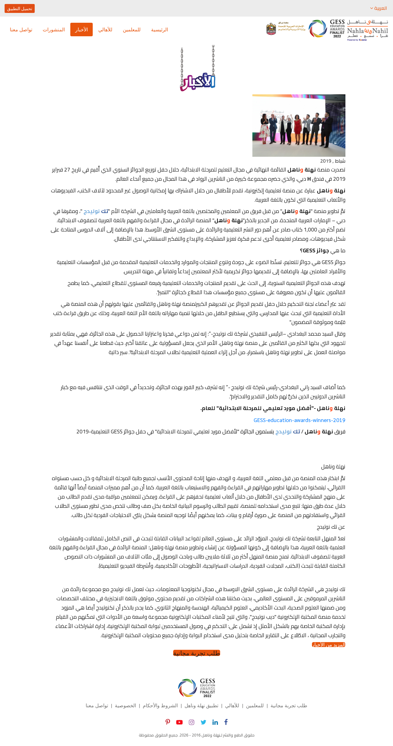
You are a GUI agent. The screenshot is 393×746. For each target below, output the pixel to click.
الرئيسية (159, 29)
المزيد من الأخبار (328, 644)
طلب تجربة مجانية (196, 653)
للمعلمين (132, 29)
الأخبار (81, 29)
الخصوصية (125, 705)
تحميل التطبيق (19, 8)
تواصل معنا (21, 29)
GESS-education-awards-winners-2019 (299, 419)
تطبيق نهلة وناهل (201, 705)
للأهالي (105, 29)
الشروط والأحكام (160, 705)
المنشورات (54, 29)
